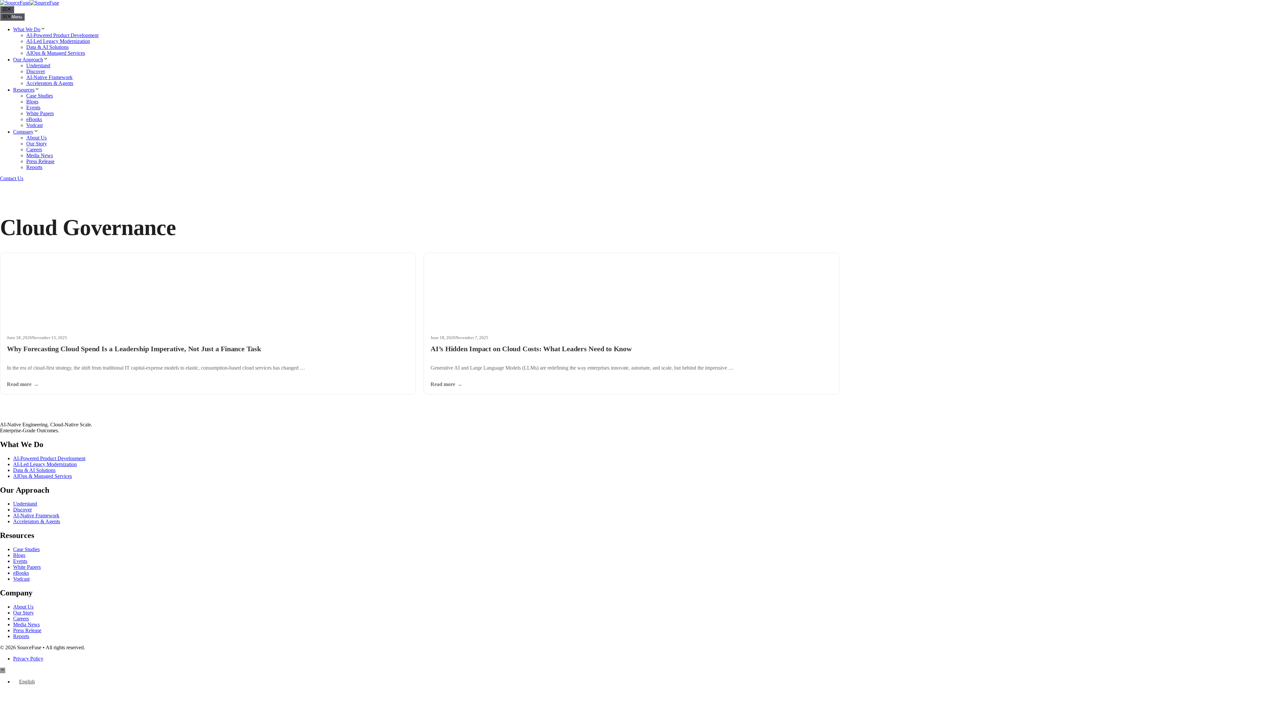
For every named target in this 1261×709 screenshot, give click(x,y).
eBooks (34, 119)
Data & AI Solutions (47, 47)
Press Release (40, 161)
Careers (34, 149)
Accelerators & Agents (49, 83)
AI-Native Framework (49, 77)
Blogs (32, 101)
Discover (35, 71)
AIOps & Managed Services (55, 53)
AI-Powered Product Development (62, 35)
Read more (19, 384)
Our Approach (28, 59)
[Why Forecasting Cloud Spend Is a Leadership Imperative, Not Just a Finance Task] (207, 291)
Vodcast (34, 125)
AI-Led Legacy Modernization (58, 41)
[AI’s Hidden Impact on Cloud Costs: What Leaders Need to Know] (631, 291)
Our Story (36, 143)
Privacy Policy (28, 658)
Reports (34, 167)
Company (23, 132)
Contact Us (11, 178)
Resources (23, 90)
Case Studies (39, 95)
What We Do (26, 29)
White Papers (40, 113)
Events (33, 107)
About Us (36, 137)
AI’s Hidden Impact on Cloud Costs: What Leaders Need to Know (531, 349)
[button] (2, 670)
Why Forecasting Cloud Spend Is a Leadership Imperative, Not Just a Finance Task (134, 349)
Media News (39, 155)
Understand (38, 65)
